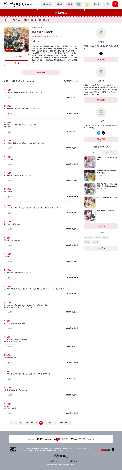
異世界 (70, 4)
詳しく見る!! (101, 59)
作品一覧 (97, 4)
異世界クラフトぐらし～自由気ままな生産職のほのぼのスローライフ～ (107, 186)
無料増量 (59, 4)
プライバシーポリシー (62, 461)
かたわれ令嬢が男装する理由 (107, 197)
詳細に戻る (41, 72)
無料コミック (47, 4)
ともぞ (61, 36)
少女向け (96, 242)
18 (50, 423)
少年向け (97, 237)
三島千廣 (46, 36)
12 (11, 148)
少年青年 (78, 4)
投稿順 (67, 81)
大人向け (87, 242)
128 (66, 423)
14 (32, 423)
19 (55, 423)
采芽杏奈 (37, 36)
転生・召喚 (88, 237)
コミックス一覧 (16, 56)
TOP (46, 461)
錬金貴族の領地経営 (42, 32)
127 (61, 423)
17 (46, 423)
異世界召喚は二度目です (105, 211)
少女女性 (86, 4)
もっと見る (101, 226)
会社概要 (51, 461)
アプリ (107, 4)
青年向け (105, 237)
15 (36, 423)
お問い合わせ (73, 461)
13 (11, 97)
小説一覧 (16, 63)
